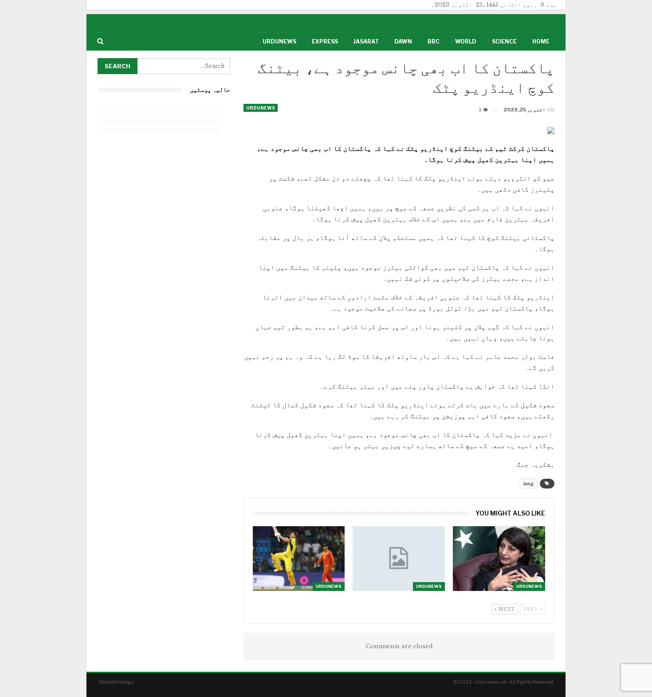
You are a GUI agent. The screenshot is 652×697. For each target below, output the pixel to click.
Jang (528, 483)
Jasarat (366, 41)
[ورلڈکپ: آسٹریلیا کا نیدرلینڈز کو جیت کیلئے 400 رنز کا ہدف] (299, 558)
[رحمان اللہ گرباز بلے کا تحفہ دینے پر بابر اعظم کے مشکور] (399, 558)
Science (504, 41)
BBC (434, 41)
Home (541, 41)
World (465, 41)
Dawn (403, 41)
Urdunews (279, 41)
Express (325, 41)
